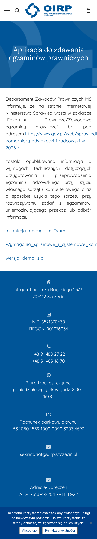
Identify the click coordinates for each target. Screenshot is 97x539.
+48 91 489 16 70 (48, 361)
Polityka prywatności (60, 530)
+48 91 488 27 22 (48, 354)
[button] (7, 10)
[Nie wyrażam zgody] (90, 522)
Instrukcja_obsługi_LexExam (35, 230)
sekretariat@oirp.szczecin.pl (48, 454)
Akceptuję (29, 530)
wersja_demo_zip (24, 258)
